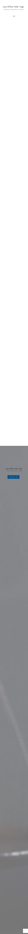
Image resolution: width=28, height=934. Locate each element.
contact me (13, 477)
